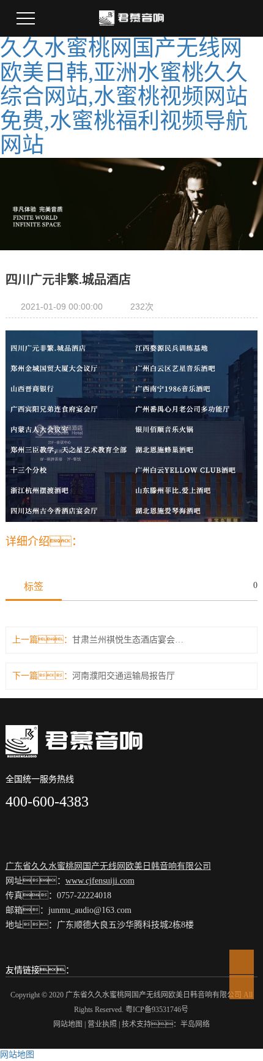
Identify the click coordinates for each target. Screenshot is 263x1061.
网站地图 (68, 1024)
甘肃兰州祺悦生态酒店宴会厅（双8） (131, 639)
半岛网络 (195, 1024)
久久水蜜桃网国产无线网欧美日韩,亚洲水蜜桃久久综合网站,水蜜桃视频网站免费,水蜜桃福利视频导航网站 (124, 96)
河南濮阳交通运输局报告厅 (123, 675)
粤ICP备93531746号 (156, 1009)
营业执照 (102, 1024)
